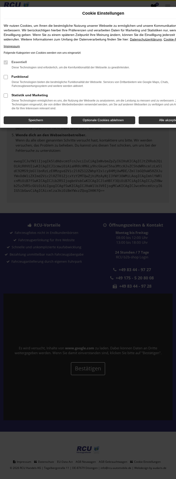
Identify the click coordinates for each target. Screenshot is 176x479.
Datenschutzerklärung (146, 39)
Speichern (35, 120)
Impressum (12, 46)
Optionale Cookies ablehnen (103, 120)
